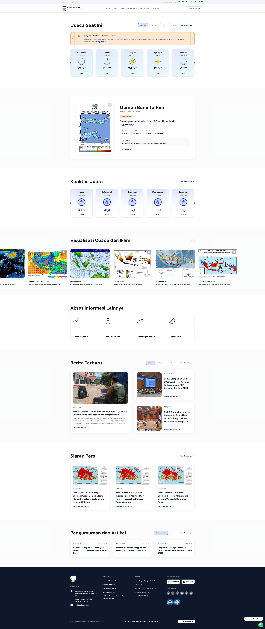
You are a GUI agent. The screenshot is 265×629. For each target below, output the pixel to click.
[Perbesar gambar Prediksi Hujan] (106, 252)
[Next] (192, 38)
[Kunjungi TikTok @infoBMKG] (186, 593)
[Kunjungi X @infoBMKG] (177, 593)
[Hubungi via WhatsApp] (260, 624)
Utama (150, 363)
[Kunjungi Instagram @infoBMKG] (182, 593)
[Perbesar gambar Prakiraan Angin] (64, 252)
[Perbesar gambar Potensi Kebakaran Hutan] (191, 252)
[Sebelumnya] (70, 63)
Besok (165, 25)
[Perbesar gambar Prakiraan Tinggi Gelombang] (21, 252)
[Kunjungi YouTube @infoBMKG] (168, 593)
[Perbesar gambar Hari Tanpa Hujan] (149, 252)
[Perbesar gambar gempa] (110, 105)
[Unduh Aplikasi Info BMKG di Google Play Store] (173, 582)
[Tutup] (261, 619)
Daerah (173, 363)
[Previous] (72, 38)
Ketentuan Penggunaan (139, 621)
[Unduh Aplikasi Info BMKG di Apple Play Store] (188, 582)
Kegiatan (162, 363)
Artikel (174, 533)
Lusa (174, 25)
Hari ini (154, 25)
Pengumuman (161, 533)
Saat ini (143, 25)
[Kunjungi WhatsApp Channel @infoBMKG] (191, 593)
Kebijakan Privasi (153, 621)
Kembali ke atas (187, 621)
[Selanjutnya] (194, 63)
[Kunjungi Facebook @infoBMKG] (173, 593)
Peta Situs (127, 621)
